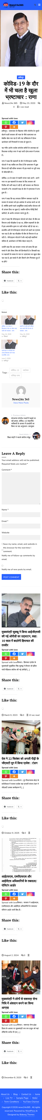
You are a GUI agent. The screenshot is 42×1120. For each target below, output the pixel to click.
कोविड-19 (15, 370)
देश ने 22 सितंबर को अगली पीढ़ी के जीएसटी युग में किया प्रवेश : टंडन (20, 761)
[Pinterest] (6, 127)
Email (5, 521)
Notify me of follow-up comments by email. (18, 557)
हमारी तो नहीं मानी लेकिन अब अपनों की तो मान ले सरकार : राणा (27, 328)
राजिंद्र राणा (15, 375)
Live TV (9, 1098)
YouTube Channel (31, 1101)
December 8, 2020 (13, 1077)
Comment (7, 469)
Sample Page (22, 1098)
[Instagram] (31, 123)
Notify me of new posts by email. (17, 569)
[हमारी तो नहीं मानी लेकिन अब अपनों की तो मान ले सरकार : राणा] (28, 320)
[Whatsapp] (6, 123)
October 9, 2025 (12, 833)
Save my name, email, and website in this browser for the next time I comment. (20, 548)
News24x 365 (11, 103)
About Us (5, 1094)
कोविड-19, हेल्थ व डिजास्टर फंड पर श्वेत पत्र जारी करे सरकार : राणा (9, 328)
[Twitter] (22, 123)
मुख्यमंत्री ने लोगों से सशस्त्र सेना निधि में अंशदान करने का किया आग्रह (19, 1003)
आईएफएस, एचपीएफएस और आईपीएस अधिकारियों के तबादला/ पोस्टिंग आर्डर (19, 880)
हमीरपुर (21, 77)
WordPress (30, 1110)
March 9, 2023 (11, 715)
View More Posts (21, 402)
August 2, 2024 (11, 955)
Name (5, 509)
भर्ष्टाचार (26, 370)
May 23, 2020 (29, 103)
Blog (15, 1094)
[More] (14, 127)
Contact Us (26, 1094)
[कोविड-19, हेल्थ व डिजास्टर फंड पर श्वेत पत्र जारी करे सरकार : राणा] (10, 320)
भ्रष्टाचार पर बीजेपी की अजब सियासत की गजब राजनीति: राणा (8, 352)
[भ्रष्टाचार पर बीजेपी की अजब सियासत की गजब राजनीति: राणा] (10, 344)
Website (5, 532)
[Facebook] (14, 123)
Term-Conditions (11, 1101)
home (37, 1094)
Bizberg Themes (27, 1114)
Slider (35, 1098)
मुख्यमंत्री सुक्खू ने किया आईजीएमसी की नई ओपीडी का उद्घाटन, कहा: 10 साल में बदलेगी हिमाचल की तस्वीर (21, 638)
